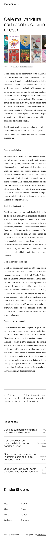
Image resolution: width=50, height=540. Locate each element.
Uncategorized (26, 66)
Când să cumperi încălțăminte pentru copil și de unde (20, 431)
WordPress (41, 534)
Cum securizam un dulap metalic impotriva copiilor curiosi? (16, 443)
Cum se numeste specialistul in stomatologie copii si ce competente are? (20, 457)
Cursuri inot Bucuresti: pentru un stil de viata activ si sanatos (21, 470)
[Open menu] (44, 4)
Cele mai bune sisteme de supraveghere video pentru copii (34, 398)
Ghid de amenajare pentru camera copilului (12, 398)
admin (15, 66)
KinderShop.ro (12, 4)
